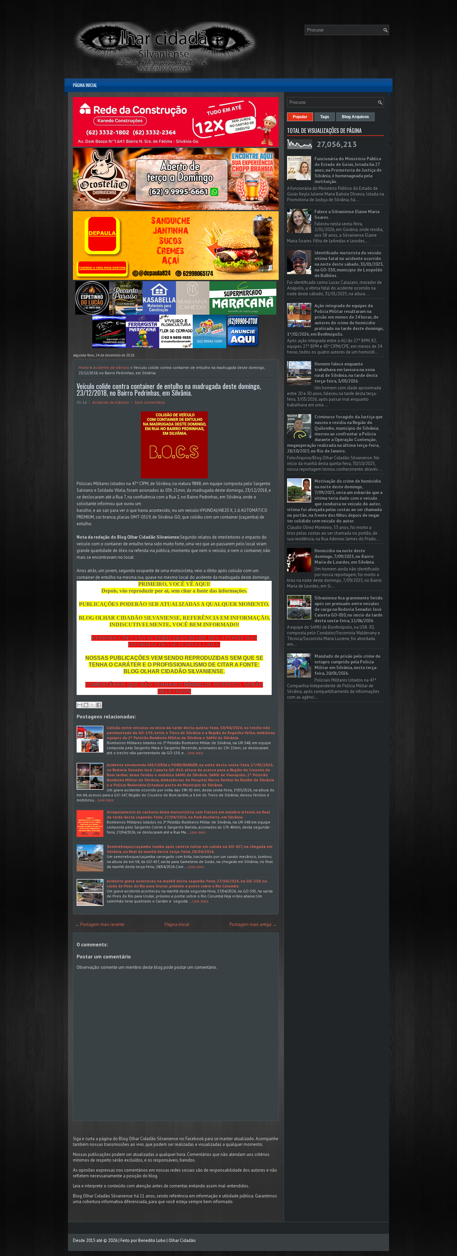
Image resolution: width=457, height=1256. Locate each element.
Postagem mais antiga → (253, 924)
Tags (324, 116)
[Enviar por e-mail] (79, 705)
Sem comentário (149, 402)
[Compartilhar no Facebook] (98, 705)
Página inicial (85, 85)
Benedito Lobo (152, 1240)
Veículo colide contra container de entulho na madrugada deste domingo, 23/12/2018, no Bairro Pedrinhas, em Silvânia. (169, 389)
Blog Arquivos (355, 116)
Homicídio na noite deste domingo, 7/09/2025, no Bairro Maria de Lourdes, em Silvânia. (344, 556)
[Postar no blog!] (86, 705)
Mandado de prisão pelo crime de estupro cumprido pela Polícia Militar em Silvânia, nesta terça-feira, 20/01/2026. (347, 664)
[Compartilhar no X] (92, 705)
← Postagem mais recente (99, 924)
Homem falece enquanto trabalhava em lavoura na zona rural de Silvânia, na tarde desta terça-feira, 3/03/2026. (345, 372)
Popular (300, 116)
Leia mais (195, 752)
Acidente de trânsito (111, 367)
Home (84, 367)
